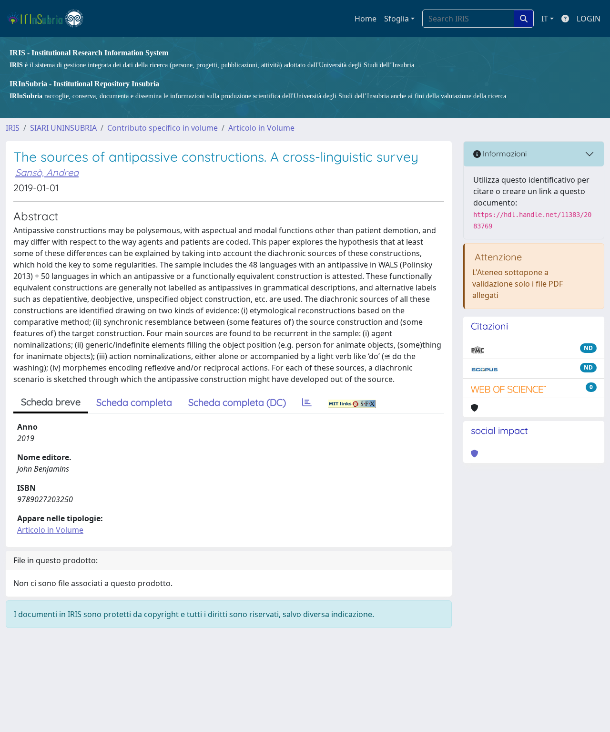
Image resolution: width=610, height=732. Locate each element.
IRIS (13, 128)
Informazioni (504, 153)
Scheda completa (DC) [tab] (237, 402)
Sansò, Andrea (47, 172)
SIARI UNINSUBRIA (63, 128)
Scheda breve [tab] (51, 402)
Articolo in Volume (261, 128)
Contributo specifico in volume (162, 128)
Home (365, 18)
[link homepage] (49, 18)
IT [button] (544, 18)
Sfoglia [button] (396, 18)
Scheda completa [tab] (134, 402)
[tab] (307, 402)
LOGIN (588, 18)
